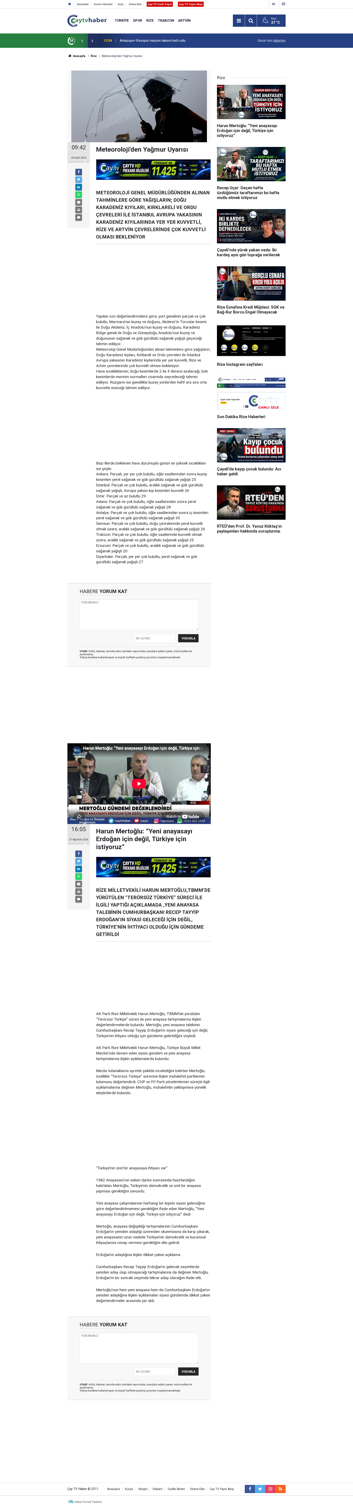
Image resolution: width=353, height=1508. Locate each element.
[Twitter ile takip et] (260, 1489)
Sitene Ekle (135, 4)
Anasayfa (113, 1489)
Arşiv (121, 4)
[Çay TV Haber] (87, 20)
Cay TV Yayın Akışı (222, 1489)
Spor (137, 20)
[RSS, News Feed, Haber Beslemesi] (280, 1489)
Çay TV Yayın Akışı (191, 4)
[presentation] (82, 40)
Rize (150, 20)
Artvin (184, 20)
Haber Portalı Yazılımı (88, 1502)
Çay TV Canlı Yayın (160, 4)
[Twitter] (78, 179)
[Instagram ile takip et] (270, 1489)
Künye (129, 1489)
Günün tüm (272, 41)
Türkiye (122, 20)
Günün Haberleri (103, 4)
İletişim (143, 1489)
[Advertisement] (153, 279)
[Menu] (238, 21)
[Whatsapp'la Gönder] (78, 194)
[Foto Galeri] (283, 4)
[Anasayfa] (69, 4)
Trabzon (166, 20)
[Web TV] (273, 4)
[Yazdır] (78, 210)
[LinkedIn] (78, 187)
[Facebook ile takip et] (250, 1489)
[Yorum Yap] (78, 217)
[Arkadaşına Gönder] (78, 202)
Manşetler (83, 4)
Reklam (158, 1489)
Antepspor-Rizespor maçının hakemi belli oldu (152, 41)
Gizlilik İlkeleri (176, 1489)
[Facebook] (78, 172)
